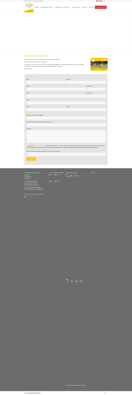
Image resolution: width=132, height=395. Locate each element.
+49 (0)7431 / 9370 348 (31, 181)
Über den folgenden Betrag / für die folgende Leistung (39, 121)
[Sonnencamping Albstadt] (29, 7)
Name (28, 79)
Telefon (68, 106)
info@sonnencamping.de (33, 184)
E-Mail (28, 99)
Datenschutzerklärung (39, 145)
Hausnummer (89, 86)
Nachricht (29, 128)
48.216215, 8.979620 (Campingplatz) (32, 187)
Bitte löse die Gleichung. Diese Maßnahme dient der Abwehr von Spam (43, 151)
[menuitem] (36, 7)
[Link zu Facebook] (104, 1)
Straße (27, 86)
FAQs (67, 385)
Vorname (68, 79)
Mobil (28, 106)
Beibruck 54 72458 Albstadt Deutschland (27, 177)
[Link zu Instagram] (107, 1)
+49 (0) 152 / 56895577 (32, 183)
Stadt (27, 93)
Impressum (72, 385)
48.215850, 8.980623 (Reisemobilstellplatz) (34, 189)
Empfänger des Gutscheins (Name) (34, 115)
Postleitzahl (89, 93)
